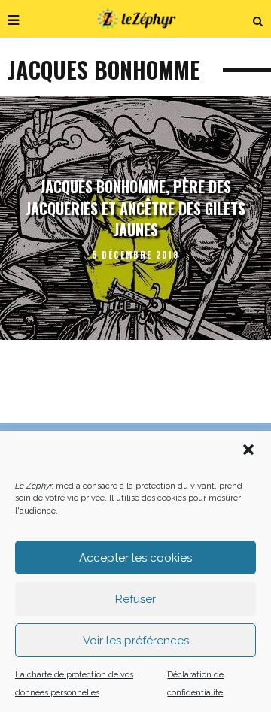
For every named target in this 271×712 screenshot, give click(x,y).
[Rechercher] (258, 19)
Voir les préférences (136, 640)
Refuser (135, 599)
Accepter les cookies (135, 558)
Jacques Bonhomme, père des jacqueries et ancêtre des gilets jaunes (135, 208)
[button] (248, 449)
